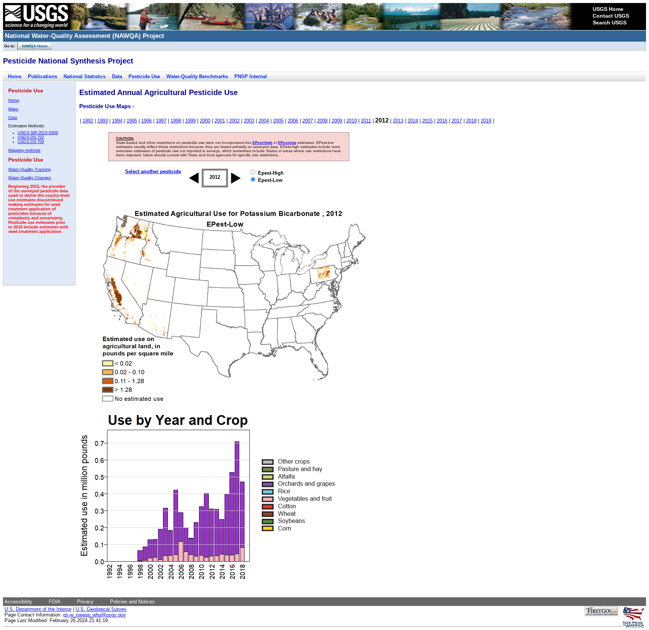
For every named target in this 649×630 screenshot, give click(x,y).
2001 (219, 121)
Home (14, 76)
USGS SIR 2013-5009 (38, 132)
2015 (427, 121)
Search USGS (609, 23)
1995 (132, 121)
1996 (146, 121)
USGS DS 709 (31, 141)
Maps (13, 109)
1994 (117, 121)
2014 (413, 121)
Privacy (85, 601)
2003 (249, 121)
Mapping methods (24, 150)
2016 (442, 121)
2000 (205, 121)
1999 (190, 121)
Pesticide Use (144, 76)
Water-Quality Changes (29, 177)
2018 (471, 121)
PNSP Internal (250, 76)
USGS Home (608, 9)
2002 (234, 121)
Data (117, 76)
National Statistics (84, 76)
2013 (398, 121)
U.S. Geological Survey (101, 609)
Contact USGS (611, 16)
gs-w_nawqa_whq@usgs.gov (94, 615)
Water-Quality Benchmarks (197, 76)
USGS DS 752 (31, 137)
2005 (278, 121)
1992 (88, 121)
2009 (337, 121)
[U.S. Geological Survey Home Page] (36, 28)
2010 (351, 121)
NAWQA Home (33, 46)
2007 (307, 121)
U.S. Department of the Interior (38, 609)
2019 (486, 121)
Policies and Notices (132, 601)
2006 (293, 121)
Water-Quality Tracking (29, 169)
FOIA (54, 601)
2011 (366, 121)
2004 (263, 121)
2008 (322, 121)
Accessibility (18, 601)
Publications (42, 76)
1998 (176, 121)
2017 (456, 121)
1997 (161, 121)
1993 (102, 121)
